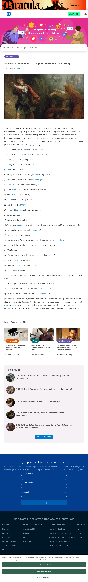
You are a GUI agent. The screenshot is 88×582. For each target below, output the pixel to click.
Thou (9, 200)
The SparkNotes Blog (44, 29)
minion (15, 195)
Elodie (18, 68)
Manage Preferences (44, 578)
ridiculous (34, 284)
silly (18, 260)
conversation (23, 154)
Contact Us (81, 537)
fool (27, 220)
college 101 (12, 341)
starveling (21, 225)
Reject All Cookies (43, 571)
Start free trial (74, 14)
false (17, 270)
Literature (5, 529)
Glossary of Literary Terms (58, 545)
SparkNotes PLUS (29, 529)
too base (19, 210)
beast (15, 275)
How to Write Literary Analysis (60, 533)
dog (27, 245)
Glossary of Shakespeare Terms (60, 541)
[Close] (84, 557)
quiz (35, 341)
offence (35, 265)
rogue (7, 305)
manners (43, 294)
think (10, 170)
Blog (4, 550)
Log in (84, 14)
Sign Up (44, 503)
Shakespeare (7, 533)
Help (78, 529)
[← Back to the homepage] (9, 14)
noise (14, 190)
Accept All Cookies (44, 564)
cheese (22, 250)
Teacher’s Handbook (9, 545)
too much (40, 149)
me (32, 165)
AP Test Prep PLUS (9, 541)
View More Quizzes (44, 437)
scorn (10, 159)
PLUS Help (27, 541)
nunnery (22, 205)
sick (13, 235)
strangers (36, 230)
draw (62, 240)
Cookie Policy (45, 560)
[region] (44, 568)
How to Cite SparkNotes (57, 529)
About (79, 533)
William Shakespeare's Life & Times (62, 537)
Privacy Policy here (42, 470)
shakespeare (11, 56)
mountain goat (37, 180)
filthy (37, 175)
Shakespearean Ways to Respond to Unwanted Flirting (37, 63)
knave (23, 215)
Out (8, 185)
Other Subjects (7, 537)
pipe (49, 289)
